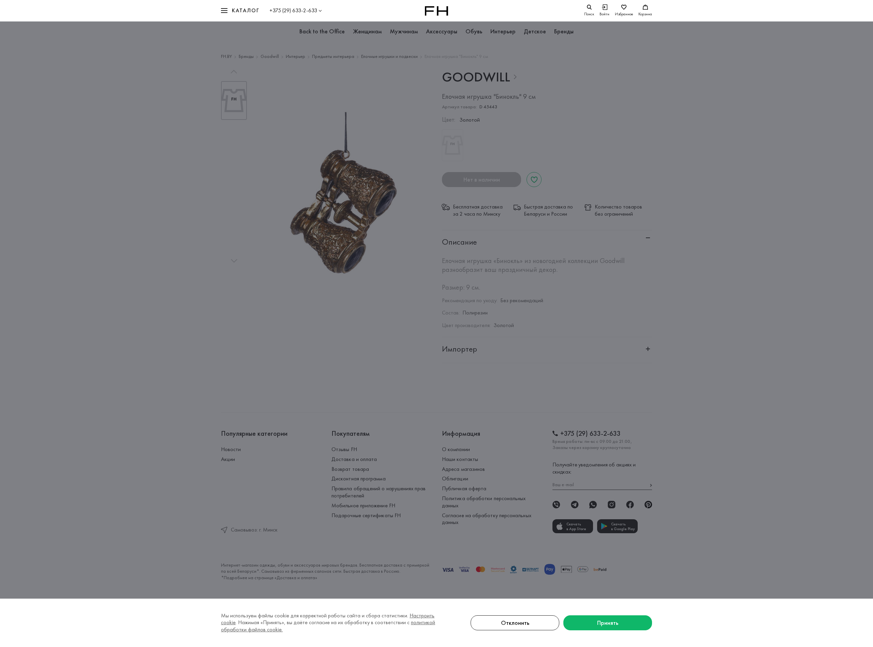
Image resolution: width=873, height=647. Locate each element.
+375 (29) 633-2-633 (293, 10)
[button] (240, 10)
